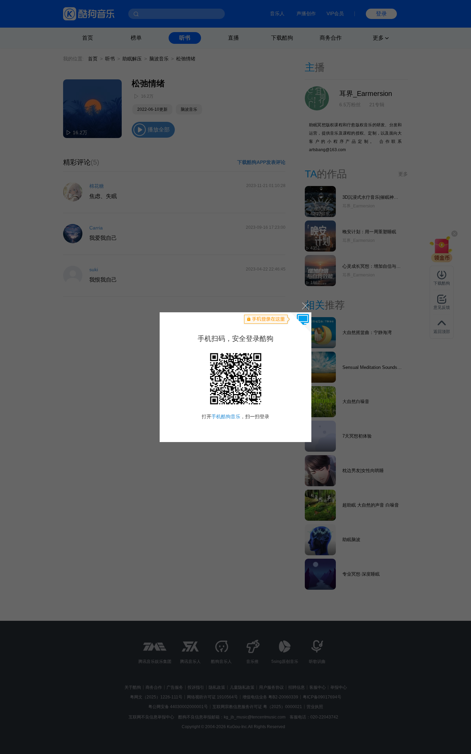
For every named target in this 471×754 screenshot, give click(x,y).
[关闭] (305, 306)
